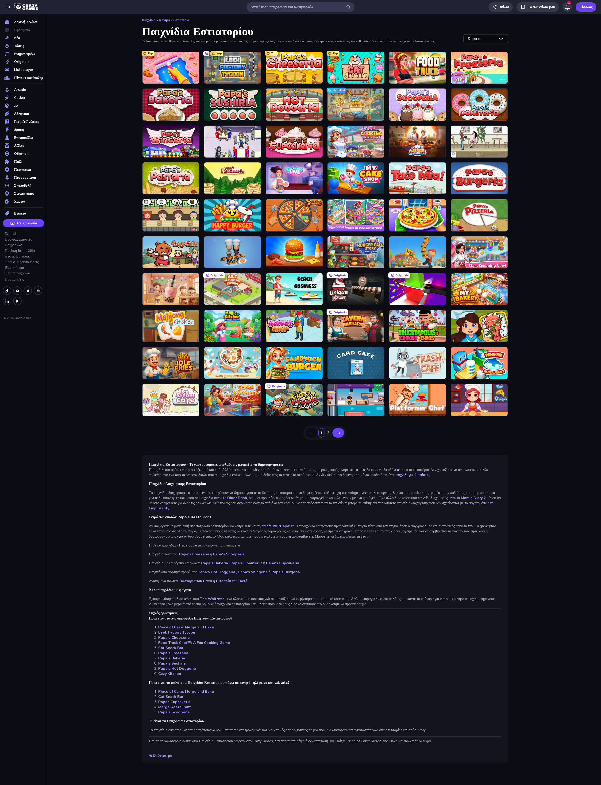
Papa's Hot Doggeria (216, 572)
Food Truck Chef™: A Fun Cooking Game (194, 642)
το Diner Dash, (235, 497)
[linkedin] (7, 301)
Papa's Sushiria (172, 663)
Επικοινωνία (27, 223)
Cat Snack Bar (170, 647)
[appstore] (27, 290)
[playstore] (17, 301)
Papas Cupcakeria (174, 701)
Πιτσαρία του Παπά (231, 581)
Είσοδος (586, 7)
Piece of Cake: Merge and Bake (186, 627)
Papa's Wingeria (253, 572)
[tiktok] (7, 290)
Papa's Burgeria (285, 572)
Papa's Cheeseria (174, 637)
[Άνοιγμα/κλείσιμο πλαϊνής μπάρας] (7, 7)
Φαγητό (164, 20)
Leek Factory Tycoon (176, 632)
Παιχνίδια (148, 20)
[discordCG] (38, 290)
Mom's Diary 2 (473, 497)
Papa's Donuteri (245, 563)
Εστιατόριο (181, 20)
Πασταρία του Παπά (195, 581)
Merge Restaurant (174, 707)
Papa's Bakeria (214, 563)
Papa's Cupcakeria (282, 563)
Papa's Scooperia (228, 554)
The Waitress (212, 598)
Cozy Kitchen (169, 673)
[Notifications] (567, 7)
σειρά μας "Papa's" (278, 526)
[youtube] (17, 290)
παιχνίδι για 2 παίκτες (412, 474)
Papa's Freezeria (194, 554)
